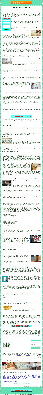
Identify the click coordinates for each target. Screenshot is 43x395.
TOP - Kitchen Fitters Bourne (7, 381)
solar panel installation (22, 356)
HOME (29, 5)
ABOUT (33, 5)
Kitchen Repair (9, 376)
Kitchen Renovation (27, 376)
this (15, 294)
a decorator (19, 355)
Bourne (22, 119)
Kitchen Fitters (28, 374)
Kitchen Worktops (28, 375)
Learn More (34, 394)
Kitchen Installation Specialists (18, 374)
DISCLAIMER (39, 5)
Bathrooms (15, 381)
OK (37, 394)
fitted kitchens (24, 55)
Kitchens (21, 376)
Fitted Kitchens (8, 374)
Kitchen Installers (10, 378)
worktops (8, 195)
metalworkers (28, 355)
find (4, 330)
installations (26, 92)
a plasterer (33, 356)
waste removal (10, 356)
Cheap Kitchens (34, 374)
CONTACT (36, 5)
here (40, 335)
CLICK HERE (12, 149)
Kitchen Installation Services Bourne (11, 338)
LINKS (31, 5)
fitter (11, 85)
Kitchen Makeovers (21, 375)
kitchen (38, 111)
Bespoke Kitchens (15, 375)
